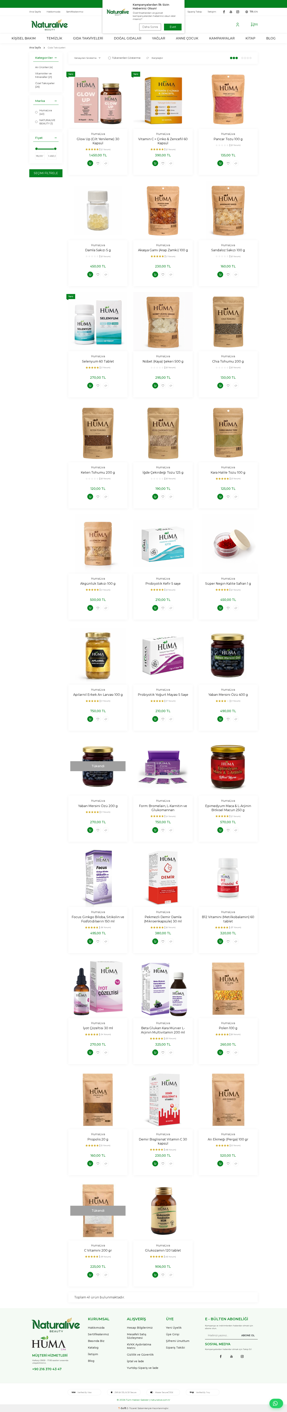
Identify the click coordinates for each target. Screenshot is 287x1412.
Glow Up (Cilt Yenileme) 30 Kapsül (98, 141)
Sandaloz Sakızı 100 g (228, 250)
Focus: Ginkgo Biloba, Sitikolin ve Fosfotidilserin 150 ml (98, 919)
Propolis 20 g (97, 1139)
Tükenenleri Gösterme (126, 57)
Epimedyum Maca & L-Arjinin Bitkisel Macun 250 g (228, 808)
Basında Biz (96, 1341)
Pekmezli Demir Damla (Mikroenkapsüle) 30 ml (163, 919)
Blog (91, 1361)
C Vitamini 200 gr (98, 1250)
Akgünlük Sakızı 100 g (98, 583)
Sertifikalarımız (98, 1334)
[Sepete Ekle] (90, 163)
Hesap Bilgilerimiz (140, 1327)
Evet (173, 27)
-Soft (122, 1408)
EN (256, 11)
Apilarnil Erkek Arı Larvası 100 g (98, 695)
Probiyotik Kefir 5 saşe (163, 583)
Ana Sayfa (35, 47)
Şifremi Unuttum (177, 1341)
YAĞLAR (158, 38)
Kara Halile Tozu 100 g (228, 472)
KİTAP (250, 38)
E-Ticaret (132, 1408)
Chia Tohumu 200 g (228, 361)
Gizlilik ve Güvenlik (140, 1354)
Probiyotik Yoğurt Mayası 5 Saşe (163, 695)
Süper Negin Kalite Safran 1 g (228, 583)
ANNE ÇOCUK (187, 38)
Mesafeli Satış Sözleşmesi (136, 1336)
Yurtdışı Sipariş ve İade (142, 1368)
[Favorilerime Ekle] (98, 163)
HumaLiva (98, 134)
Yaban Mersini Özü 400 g (228, 695)
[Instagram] (238, 12)
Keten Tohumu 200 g (98, 472)
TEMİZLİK (54, 38)
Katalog (93, 1347)
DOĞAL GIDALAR (127, 38)
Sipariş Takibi (175, 1347)
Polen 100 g (228, 1028)
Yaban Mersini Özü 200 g (98, 806)
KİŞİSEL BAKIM (24, 38)
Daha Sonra (150, 27)
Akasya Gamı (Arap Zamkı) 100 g (163, 250)
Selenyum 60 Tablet (98, 361)
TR (251, 11)
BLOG (270, 38)
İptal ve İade (135, 1361)
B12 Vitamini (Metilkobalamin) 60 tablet (228, 919)
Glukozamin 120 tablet (163, 1250)
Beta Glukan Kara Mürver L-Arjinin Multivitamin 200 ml (163, 1030)
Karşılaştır (157, 57)
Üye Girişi (172, 1334)
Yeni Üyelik (174, 1327)
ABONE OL (248, 1335)
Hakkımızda (96, 1327)
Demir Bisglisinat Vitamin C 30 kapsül (163, 1141)
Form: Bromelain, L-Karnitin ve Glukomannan (163, 808)
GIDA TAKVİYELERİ (88, 38)
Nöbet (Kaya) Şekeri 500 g (163, 361)
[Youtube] (231, 12)
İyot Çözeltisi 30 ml (98, 1028)
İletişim (93, 1354)
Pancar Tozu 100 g (228, 139)
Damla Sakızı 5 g (98, 250)
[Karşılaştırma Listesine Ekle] (106, 163)
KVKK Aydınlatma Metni (139, 1346)
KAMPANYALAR (222, 38)
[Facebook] (224, 12)
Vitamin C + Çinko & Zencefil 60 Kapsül (163, 141)
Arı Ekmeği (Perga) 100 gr (228, 1139)
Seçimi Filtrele (46, 173)
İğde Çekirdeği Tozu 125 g (163, 472)
